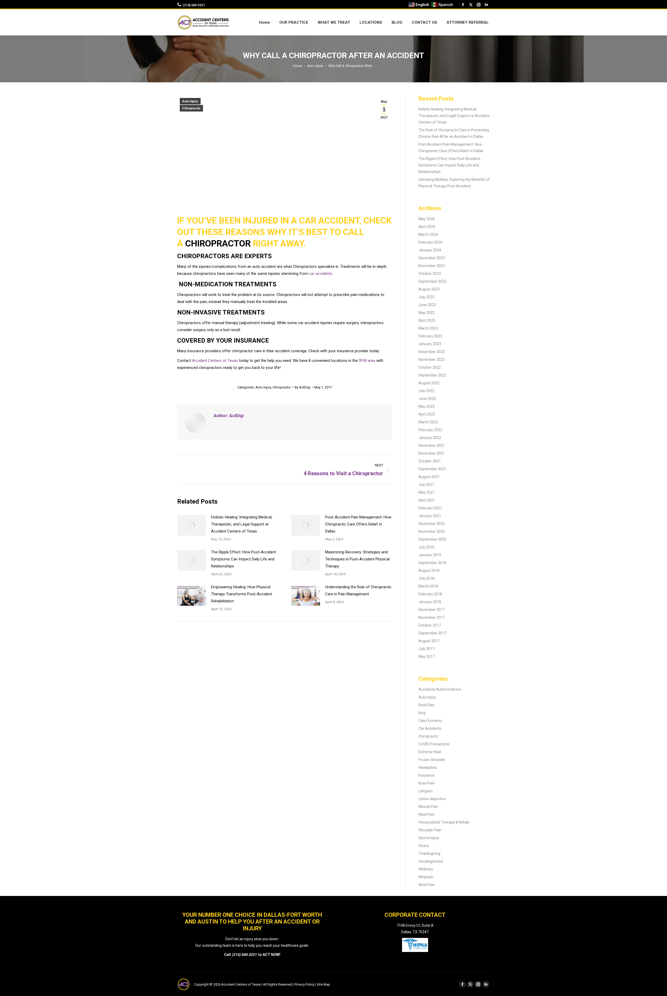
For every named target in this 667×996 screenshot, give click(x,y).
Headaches (427, 767)
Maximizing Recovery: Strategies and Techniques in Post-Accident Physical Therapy (357, 559)
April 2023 (426, 320)
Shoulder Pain (429, 830)
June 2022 (427, 399)
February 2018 (430, 594)
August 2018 (429, 570)
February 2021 (430, 508)
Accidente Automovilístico (439, 689)
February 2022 (430, 430)
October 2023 (429, 273)
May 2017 (426, 656)
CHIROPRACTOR (218, 243)
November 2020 (431, 531)
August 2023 (429, 289)
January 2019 (429, 555)
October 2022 (429, 367)
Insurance (426, 775)
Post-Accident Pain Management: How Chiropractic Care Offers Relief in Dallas (358, 524)
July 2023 (426, 297)
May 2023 (426, 313)
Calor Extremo (430, 721)
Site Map (323, 984)
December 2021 (431, 445)
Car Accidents (429, 728)
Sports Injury (428, 838)
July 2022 (426, 391)
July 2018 (426, 578)
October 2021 (429, 461)
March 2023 (428, 328)
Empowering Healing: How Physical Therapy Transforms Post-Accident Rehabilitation (241, 594)
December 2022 (431, 352)
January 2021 (429, 516)
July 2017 (426, 649)
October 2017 (429, 625)
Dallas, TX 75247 (415, 932)
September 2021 (432, 469)
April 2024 (426, 227)
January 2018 (429, 602)
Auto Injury (190, 101)
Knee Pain (426, 783)
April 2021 (426, 500)
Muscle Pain (428, 807)
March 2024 (428, 234)
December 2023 (431, 258)
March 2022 (428, 422)
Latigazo (425, 791)
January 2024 (429, 250)
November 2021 (431, 453)
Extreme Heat (429, 752)
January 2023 (429, 344)
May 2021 (426, 492)
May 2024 (426, 219)
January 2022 (429, 438)
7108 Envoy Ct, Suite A (415, 925)
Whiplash (425, 877)
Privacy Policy (304, 984)
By (302, 387)
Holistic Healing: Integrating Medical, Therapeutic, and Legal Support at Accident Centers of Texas (241, 524)
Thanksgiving (429, 853)
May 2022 (426, 406)
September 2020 (432, 539)
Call (228, 954)
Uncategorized (430, 861)
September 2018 (432, 563)
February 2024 (430, 242)
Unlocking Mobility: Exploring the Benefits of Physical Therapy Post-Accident (454, 182)
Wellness (425, 869)
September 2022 (432, 375)
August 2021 (429, 477)
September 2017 (432, 633)
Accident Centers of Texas (215, 360)
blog (421, 713)
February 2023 (430, 336)
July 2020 (426, 547)
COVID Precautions (433, 744)
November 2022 (431, 359)
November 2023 (431, 266)
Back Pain (426, 705)
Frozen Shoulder (432, 760)
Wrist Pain (426, 885)
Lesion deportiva (432, 799)
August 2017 (429, 641)
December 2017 (431, 610)
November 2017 (431, 617)
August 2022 (429, 383)
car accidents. (321, 273)
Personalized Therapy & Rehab (443, 822)
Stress (423, 846)
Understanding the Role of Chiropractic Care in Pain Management (358, 590)
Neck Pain (426, 814)
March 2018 (428, 586)
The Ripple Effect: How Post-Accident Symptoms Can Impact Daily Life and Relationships (243, 559)
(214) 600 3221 (194, 5)
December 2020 (431, 524)
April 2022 (426, 414)
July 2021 (426, 484)
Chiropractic (191, 108)
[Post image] (191, 525)
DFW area (367, 360)
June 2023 (427, 305)
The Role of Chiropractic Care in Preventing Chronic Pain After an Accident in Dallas (453, 133)
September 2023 (432, 281)
